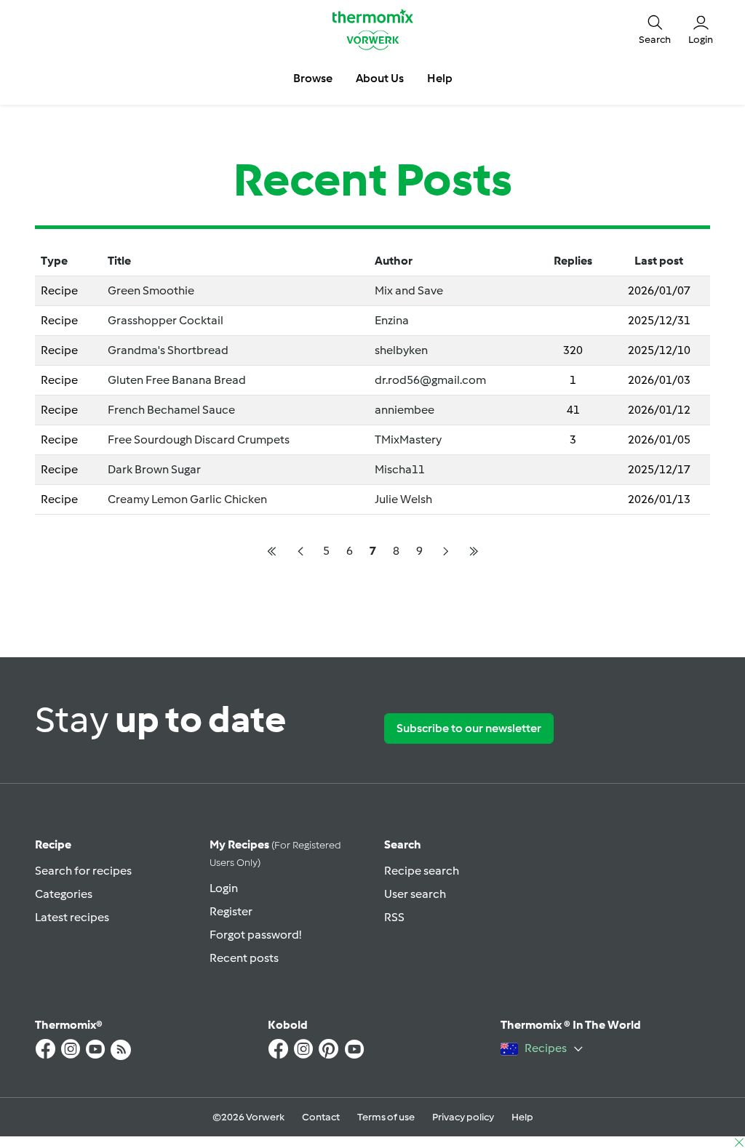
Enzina (392, 320)
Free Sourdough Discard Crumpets (199, 439)
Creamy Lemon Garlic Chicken (187, 499)
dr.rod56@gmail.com (430, 380)
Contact (321, 1117)
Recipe (53, 844)
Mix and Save (409, 290)
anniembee (404, 410)
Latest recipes (72, 917)
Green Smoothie (151, 290)
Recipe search (421, 871)
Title (119, 261)
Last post (658, 261)
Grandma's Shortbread (168, 350)
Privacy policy (463, 1117)
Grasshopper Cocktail (165, 320)
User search (415, 894)
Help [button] (440, 78)
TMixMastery (408, 439)
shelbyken (401, 350)
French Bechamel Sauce (171, 410)
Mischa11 (400, 469)
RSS (394, 917)
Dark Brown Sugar (154, 469)
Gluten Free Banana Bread (177, 380)
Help (522, 1117)
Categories (63, 894)
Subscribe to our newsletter (469, 728)
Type (54, 261)
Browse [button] (312, 78)
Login (224, 888)
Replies (573, 261)
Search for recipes (83, 871)
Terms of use (386, 1117)
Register (231, 911)
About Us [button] (380, 78)
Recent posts (244, 958)
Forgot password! (255, 935)
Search (402, 844)
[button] (655, 29)
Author (394, 261)
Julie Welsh (403, 499)
